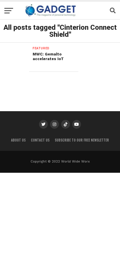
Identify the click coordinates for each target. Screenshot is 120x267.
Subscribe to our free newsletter (82, 140)
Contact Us (40, 140)
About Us (18, 140)
